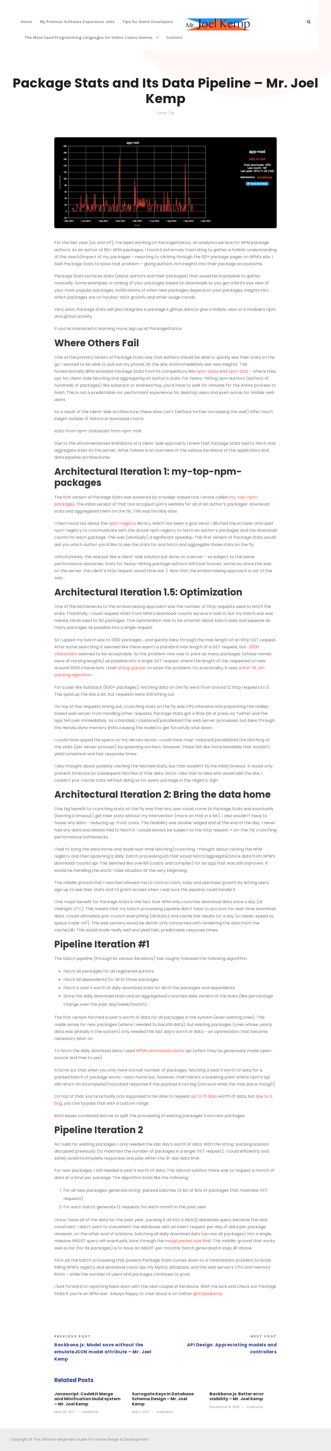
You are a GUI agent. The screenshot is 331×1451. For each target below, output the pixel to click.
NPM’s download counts (160, 1051)
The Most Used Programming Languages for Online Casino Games (89, 37)
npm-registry (122, 523)
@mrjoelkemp (207, 1294)
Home (26, 21)
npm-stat (238, 371)
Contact (174, 37)
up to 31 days (204, 1096)
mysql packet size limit (188, 1241)
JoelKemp (90, 1411)
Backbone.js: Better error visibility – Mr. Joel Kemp (236, 1396)
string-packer (132, 668)
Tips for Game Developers (147, 21)
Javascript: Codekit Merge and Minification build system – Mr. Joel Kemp (87, 1399)
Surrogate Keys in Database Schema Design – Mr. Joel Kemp (163, 1399)
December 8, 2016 (224, 1406)
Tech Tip (165, 113)
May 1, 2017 (140, 1411)
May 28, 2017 (64, 1411)
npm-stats (207, 371)
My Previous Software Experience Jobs (77, 21)
